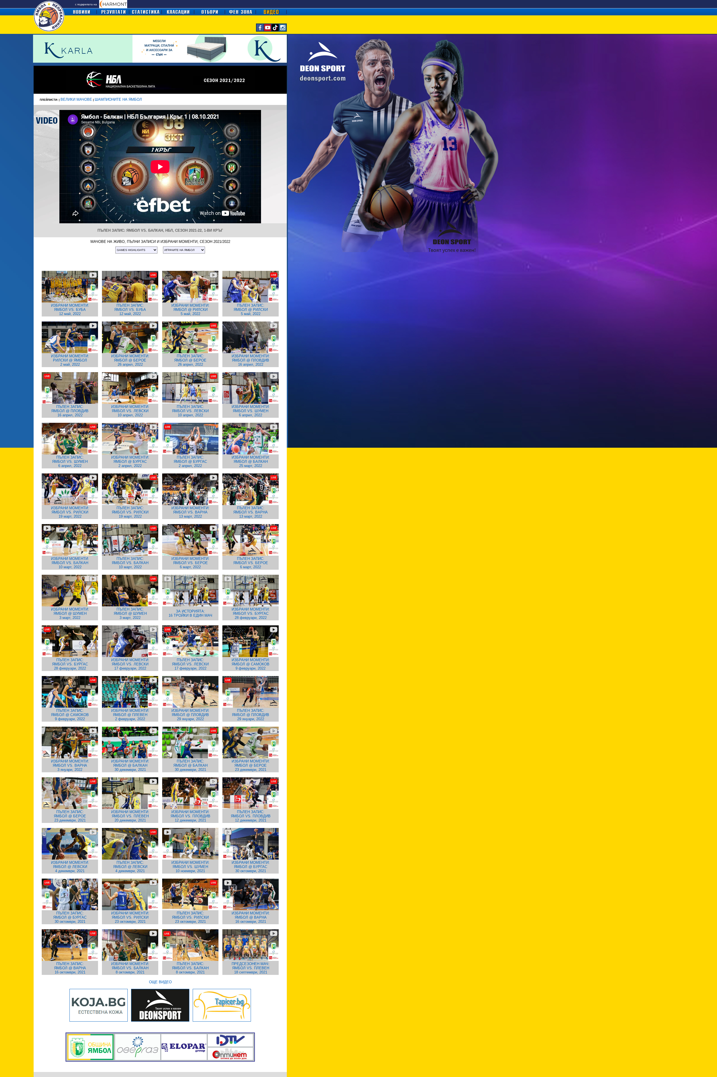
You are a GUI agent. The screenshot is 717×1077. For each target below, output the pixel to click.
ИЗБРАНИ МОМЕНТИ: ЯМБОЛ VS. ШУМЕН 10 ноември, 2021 (190, 866)
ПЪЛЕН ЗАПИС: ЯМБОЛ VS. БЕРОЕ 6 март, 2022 (250, 563)
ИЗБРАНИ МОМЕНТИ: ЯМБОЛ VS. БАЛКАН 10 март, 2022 (70, 563)
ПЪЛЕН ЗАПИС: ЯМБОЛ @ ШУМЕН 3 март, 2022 (130, 613)
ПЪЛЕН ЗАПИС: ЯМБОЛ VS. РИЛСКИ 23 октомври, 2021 (190, 917)
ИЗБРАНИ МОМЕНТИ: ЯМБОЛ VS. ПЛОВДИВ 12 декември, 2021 (190, 816)
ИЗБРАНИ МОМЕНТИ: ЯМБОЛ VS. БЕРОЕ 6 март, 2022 (190, 563)
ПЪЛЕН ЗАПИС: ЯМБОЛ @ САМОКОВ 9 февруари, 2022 (70, 714)
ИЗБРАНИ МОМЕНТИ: (70, 305)
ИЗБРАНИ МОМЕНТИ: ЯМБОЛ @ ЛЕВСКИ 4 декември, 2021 (70, 866)
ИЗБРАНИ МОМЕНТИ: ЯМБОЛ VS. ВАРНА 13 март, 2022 (190, 512)
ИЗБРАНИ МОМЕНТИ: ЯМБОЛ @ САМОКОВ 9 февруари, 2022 (251, 664)
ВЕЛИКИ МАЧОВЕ (76, 99)
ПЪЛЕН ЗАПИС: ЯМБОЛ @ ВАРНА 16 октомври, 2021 (70, 968)
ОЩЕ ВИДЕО (160, 982)
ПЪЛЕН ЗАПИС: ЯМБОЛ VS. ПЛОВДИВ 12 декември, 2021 (251, 816)
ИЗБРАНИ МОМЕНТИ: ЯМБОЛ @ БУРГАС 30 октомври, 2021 (251, 866)
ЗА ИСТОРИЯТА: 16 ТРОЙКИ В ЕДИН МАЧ (190, 613)
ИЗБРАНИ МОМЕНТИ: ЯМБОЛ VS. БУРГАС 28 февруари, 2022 (251, 613)
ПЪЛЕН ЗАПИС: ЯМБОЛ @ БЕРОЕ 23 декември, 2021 (70, 816)
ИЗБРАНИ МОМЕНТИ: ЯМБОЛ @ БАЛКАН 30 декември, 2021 (130, 765)
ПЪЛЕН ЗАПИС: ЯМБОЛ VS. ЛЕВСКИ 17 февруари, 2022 (190, 664)
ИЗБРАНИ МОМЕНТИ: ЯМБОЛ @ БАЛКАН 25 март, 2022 (251, 461)
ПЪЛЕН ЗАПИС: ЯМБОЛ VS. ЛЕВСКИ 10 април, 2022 (190, 411)
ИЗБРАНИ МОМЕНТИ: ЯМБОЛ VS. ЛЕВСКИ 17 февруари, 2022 (130, 664)
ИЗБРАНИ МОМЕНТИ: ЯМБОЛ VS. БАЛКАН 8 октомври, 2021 (130, 968)
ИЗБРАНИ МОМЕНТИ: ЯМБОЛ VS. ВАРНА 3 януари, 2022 (70, 765)
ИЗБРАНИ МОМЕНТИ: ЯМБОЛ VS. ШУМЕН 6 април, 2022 (251, 411)
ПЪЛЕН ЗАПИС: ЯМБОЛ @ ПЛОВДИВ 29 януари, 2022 (250, 714)
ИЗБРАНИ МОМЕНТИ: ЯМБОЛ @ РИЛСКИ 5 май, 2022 (190, 309)
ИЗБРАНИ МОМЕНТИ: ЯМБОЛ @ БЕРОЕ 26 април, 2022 (130, 360)
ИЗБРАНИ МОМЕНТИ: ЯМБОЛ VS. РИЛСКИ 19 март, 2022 (70, 512)
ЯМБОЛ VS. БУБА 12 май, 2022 (70, 312)
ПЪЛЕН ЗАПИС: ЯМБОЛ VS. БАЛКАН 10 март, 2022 (130, 563)
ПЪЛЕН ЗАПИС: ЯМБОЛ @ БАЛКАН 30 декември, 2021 (190, 765)
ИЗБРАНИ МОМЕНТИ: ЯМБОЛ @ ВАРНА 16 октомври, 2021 (251, 917)
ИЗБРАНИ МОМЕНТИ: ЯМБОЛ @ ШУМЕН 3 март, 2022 (70, 613)
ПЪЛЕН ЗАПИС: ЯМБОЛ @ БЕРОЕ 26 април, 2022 (190, 360)
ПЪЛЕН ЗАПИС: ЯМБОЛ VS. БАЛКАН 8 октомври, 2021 (190, 968)
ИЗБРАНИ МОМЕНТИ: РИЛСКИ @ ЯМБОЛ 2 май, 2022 (70, 360)
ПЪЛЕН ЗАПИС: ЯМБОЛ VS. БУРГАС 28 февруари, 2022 (70, 664)
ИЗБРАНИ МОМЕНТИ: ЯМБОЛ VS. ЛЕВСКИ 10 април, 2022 (130, 411)
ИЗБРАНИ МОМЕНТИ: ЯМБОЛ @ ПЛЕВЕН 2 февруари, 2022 (130, 714)
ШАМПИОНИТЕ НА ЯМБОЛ (118, 99)
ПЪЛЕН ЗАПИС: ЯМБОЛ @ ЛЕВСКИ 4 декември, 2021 (130, 866)
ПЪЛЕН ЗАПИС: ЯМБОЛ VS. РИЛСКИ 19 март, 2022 (130, 512)
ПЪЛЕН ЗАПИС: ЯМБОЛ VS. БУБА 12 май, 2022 (130, 309)
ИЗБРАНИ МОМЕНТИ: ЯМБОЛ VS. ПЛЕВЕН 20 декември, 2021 (130, 816)
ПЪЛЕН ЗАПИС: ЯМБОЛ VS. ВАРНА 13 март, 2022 (250, 512)
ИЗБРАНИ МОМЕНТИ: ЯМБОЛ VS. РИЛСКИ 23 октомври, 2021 (130, 917)
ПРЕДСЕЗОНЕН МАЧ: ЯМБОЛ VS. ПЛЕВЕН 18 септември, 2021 (250, 968)
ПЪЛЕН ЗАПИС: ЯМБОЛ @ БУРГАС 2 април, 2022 (190, 461)
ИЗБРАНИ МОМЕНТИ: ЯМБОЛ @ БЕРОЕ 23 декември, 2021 (251, 765)
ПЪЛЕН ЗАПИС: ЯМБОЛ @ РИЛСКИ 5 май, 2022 (251, 309)
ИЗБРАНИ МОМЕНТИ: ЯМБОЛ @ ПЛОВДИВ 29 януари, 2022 (190, 714)
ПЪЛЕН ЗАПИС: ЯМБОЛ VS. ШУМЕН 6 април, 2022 (70, 461)
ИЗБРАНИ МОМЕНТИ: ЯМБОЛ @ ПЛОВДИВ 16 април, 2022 (251, 360)
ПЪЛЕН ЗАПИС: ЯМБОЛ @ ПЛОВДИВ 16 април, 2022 (70, 411)
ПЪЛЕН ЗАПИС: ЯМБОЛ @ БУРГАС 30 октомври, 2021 (70, 917)
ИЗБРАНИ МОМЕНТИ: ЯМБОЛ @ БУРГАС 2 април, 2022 (130, 461)
